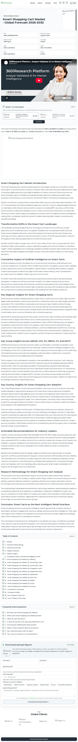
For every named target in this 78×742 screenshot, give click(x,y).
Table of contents (19, 684)
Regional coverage (32, 684)
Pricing (53, 684)
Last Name (43, 660)
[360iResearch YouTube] (63, 2)
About (40, 3)
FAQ (55, 3)
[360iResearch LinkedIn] (60, 2)
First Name (6, 660)
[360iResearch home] (9, 3)
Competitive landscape (65, 684)
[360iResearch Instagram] (67, 2)
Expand (71, 536)
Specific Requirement (10, 688)
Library (32, 3)
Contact (48, 3)
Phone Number (8, 674)
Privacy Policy (33, 698)
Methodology (8, 684)
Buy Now (39, 121)
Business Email (8, 666)
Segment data (44, 684)
